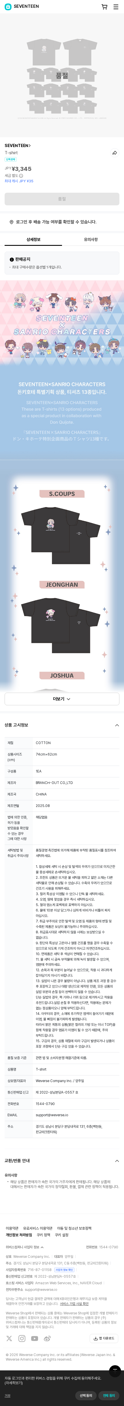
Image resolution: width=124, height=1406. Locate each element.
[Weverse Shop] (8, 7)
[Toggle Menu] (116, 7)
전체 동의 (109, 1396)
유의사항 (91, 239)
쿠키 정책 (43, 1235)
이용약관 (12, 1228)
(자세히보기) (14, 1383)
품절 (62, 199)
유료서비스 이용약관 (37, 1228)
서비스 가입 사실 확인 (74, 1304)
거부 (7, 1396)
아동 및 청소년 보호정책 (74, 1228)
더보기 (58, 699)
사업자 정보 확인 (64, 1269)
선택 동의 (86, 1396)
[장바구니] (104, 7)
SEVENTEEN (16, 145)
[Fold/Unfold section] (62, 725)
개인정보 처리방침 (19, 1235)
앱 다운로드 (106, 1338)
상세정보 (33, 239)
